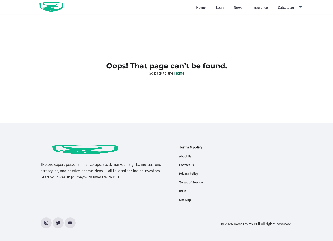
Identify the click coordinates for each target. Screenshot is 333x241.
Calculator (286, 7)
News (238, 7)
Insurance (260, 7)
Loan (220, 7)
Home (201, 7)
